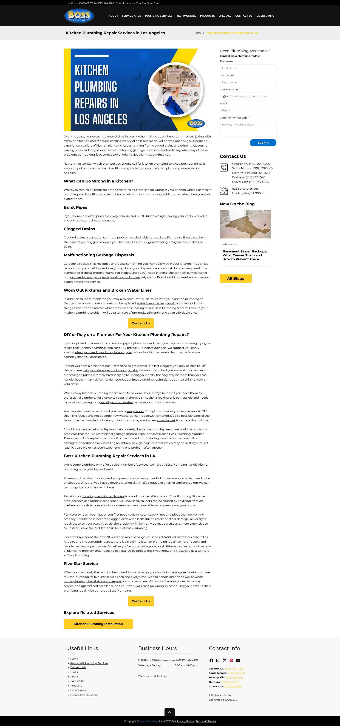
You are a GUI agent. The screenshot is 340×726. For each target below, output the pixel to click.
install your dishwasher (116, 402)
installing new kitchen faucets (103, 496)
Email (224, 103)
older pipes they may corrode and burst (116, 216)
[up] (170, 712)
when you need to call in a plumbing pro (103, 352)
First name (226, 61)
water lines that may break (156, 303)
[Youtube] (238, 660)
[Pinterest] (231, 660)
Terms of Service (206, 721)
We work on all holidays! (153, 676)
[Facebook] (211, 660)
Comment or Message (235, 117)
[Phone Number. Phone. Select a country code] (225, 96)
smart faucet (166, 420)
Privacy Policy (185, 721)
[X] (224, 660)
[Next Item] (265, 224)
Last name (227, 75)
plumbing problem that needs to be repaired (99, 550)
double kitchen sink (124, 482)
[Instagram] (218, 660)
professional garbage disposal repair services (127, 434)
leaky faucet (135, 411)
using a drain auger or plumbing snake (110, 370)
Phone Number (230, 89)
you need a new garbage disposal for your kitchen (104, 277)
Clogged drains (74, 237)
